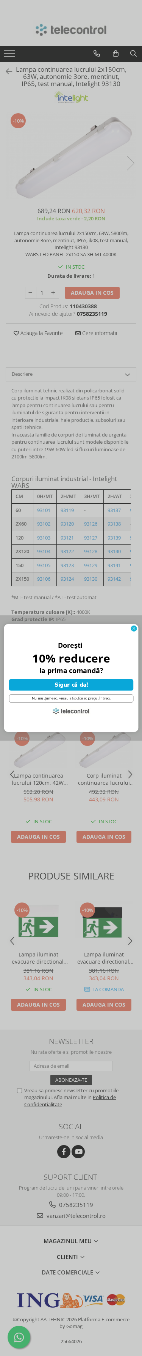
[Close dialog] (134, 628)
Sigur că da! (71, 685)
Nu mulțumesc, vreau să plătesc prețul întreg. (71, 698)
